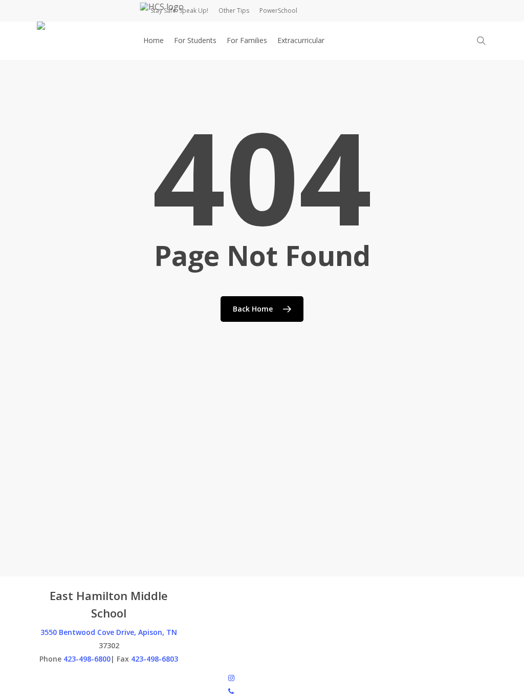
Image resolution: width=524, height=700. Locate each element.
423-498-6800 (87, 659)
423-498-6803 (154, 659)
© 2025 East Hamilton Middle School (98, 677)
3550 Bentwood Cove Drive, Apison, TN (108, 632)
